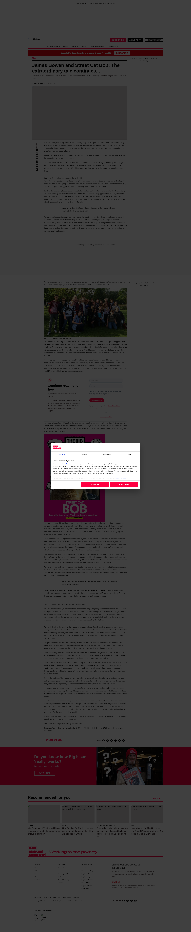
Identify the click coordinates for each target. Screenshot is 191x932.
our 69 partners (64, 464)
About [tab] (129, 454)
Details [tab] (84, 454)
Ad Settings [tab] (107, 454)
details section (120, 478)
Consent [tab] (62, 454)
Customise (95, 484)
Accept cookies (124, 484)
